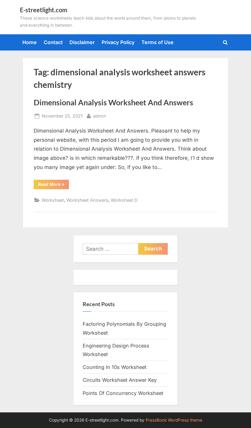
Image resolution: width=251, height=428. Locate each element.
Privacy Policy (118, 42)
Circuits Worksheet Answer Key (120, 380)
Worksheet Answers (87, 200)
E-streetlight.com (43, 9)
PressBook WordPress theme (174, 420)
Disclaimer (82, 42)
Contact (53, 42)
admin (99, 115)
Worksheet (53, 200)
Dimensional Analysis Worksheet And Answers (113, 102)
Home (29, 42)
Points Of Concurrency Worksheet (123, 393)
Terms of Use (157, 42)
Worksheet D (124, 200)
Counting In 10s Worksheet (114, 367)
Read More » (53, 185)
